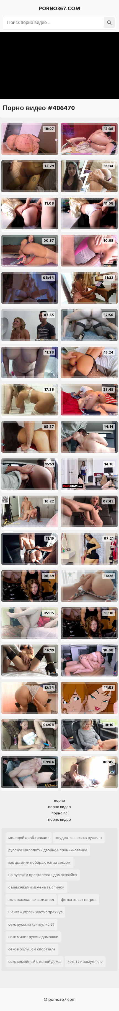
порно (59, 800)
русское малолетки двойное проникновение (47, 850)
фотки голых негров (78, 899)
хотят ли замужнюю (85, 961)
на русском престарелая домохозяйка (42, 875)
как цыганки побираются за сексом (39, 862)
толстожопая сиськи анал (31, 899)
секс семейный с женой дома (34, 961)
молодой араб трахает (28, 838)
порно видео (59, 807)
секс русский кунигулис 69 (31, 924)
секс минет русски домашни (33, 937)
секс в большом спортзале (32, 949)
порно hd (59, 813)
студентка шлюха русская (79, 838)
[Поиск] (109, 22)
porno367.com (59, 8)
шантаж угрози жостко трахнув (35, 912)
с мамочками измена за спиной (36, 887)
